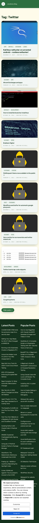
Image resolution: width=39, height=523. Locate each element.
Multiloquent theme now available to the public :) (19, 174)
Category (7, 170)
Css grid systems (9, 300)
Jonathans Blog (12, 4)
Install (11, 46)
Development (15, 110)
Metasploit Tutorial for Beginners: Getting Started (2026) (29, 455)
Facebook (12, 202)
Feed (12, 234)
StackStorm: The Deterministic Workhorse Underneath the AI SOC (9, 455)
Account (6, 79)
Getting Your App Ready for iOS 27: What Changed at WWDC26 (9, 341)
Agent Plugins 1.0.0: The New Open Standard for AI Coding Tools (9, 401)
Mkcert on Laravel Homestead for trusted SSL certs (29, 415)
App (5, 46)
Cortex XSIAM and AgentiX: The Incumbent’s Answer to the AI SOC (9, 473)
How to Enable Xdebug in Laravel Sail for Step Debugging (29, 392)
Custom (14, 170)
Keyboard (18, 46)
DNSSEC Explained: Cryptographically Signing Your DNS (9, 437)
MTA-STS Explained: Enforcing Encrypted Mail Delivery (9, 375)
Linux (25, 46)
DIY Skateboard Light (27, 448)
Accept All (16, 513)
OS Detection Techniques (28, 461)
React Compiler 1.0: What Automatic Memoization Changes (9, 383)
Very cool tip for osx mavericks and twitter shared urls (17, 238)
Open (12, 140)
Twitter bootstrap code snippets (14, 269)
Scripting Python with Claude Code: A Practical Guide (9, 428)
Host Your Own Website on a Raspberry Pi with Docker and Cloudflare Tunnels (9, 419)
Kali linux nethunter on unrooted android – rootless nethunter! (17, 51)
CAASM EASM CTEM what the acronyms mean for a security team (9, 332)
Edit (5, 202)
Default (6, 110)
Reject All (16, 509)
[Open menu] (3, 4)
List (10, 297)
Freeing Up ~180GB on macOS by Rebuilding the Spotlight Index (9, 464)
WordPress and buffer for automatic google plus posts (18, 206)
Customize (16, 504)
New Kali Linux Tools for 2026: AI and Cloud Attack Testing (9, 366)
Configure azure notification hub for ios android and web (28, 424)
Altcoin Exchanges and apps (12, 82)
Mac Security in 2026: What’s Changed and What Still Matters (9, 392)
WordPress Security (27, 472)
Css (5, 297)
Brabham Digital (8, 143)
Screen (16, 266)
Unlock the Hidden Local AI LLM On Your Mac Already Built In (9, 357)
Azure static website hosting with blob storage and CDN (29, 433)
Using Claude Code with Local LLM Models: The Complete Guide (28, 377)
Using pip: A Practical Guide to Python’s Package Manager (9, 446)
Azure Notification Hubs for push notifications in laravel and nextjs (28, 441)
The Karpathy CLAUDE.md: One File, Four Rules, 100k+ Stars (9, 410)
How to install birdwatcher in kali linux (16, 113)
